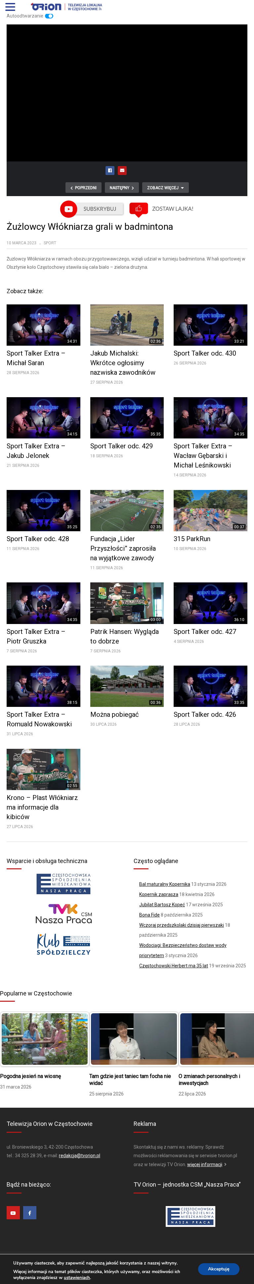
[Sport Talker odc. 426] (210, 686)
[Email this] (122, 170)
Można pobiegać (114, 714)
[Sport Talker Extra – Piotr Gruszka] (43, 603)
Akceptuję (219, 1269)
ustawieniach (77, 1278)
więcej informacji (204, 1164)
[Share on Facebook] (110, 170)
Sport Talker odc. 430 (205, 353)
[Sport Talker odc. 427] (210, 603)
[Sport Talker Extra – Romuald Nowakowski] (43, 686)
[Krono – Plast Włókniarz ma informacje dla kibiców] (43, 769)
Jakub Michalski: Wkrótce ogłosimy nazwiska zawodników (122, 362)
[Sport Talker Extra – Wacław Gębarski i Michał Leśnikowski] (210, 417)
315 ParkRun (192, 539)
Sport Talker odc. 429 (121, 446)
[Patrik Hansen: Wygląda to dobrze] (127, 603)
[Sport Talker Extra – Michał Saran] (43, 325)
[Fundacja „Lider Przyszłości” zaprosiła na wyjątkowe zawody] (127, 510)
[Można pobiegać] (127, 686)
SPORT (50, 243)
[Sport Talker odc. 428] (43, 510)
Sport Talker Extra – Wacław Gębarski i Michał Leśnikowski (203, 455)
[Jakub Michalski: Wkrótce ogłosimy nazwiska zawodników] (127, 325)
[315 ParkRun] (210, 510)
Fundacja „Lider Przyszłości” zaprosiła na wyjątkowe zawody (123, 548)
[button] (11, 7)
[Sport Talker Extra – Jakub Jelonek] (43, 417)
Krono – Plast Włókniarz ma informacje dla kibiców (42, 807)
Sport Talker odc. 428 (38, 539)
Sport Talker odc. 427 (205, 632)
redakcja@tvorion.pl (79, 1155)
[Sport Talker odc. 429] (127, 417)
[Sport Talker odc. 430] (210, 325)
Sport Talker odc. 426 (205, 714)
